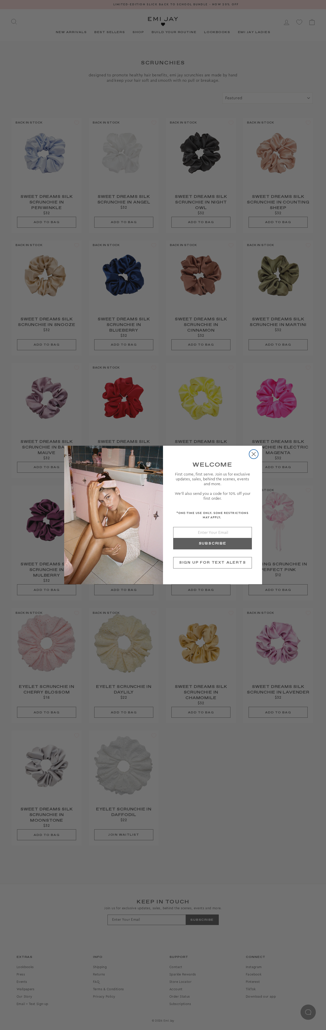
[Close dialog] (253, 454)
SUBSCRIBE (212, 543)
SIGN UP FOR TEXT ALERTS (212, 562)
